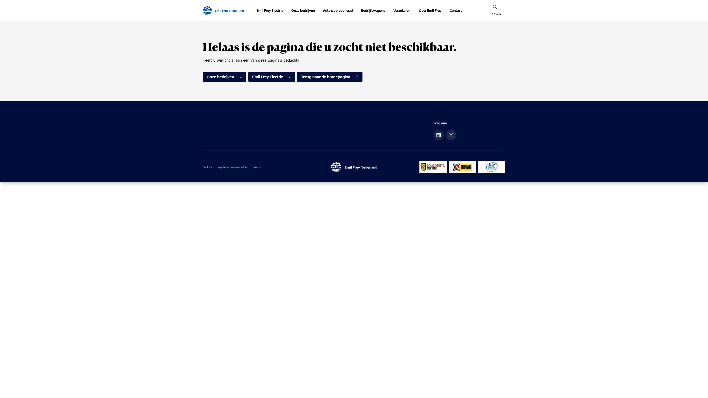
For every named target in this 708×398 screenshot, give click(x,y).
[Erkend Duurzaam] (491, 167)
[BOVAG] (462, 167)
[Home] (223, 10)
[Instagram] (451, 135)
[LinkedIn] (438, 135)
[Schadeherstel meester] (433, 167)
